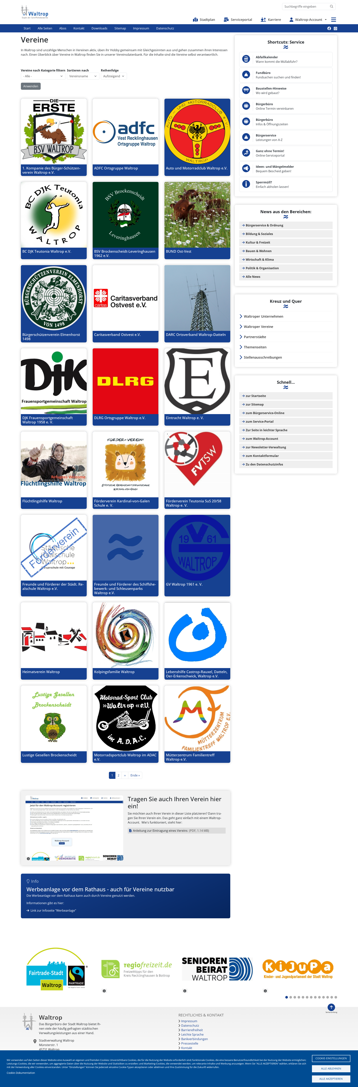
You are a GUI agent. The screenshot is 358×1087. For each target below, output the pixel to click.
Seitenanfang (331, 1012)
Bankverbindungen (194, 1039)
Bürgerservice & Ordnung (264, 225)
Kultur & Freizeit (258, 242)
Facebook (329, 28)
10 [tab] (323, 997)
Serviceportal (241, 19)
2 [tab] (290, 997)
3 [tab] (294, 997)
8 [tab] (315, 997)
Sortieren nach (78, 70)
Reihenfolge (110, 70)
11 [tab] (327, 997)
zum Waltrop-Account (262, 439)
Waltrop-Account (308, 19)
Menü (333, 19)
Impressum (141, 28)
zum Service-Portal (260, 421)
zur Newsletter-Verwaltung (266, 447)
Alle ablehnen (331, 1068)
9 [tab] (319, 997)
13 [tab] (336, 997)
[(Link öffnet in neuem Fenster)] (138, 969)
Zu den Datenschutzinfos (264, 464)
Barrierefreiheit (192, 1030)
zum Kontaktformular (262, 456)
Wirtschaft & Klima (260, 260)
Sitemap (120, 28)
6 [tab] (307, 997)
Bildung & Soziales (259, 234)
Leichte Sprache (192, 1034)
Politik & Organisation (262, 268)
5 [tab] (303, 997)
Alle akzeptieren (331, 1078)
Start (27, 28)
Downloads (99, 28)
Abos (62, 28)
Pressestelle (189, 1043)
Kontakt (78, 28)
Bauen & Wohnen (259, 251)
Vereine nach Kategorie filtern (43, 70)
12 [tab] (331, 997)
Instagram (335, 28)
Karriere (274, 19)
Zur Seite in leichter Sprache (266, 430)
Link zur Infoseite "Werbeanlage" (53, 910)
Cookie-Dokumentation (21, 1073)
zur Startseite (256, 396)
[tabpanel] (58, 969)
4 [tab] (299, 997)
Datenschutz (165, 28)
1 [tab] (286, 997)
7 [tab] (311, 997)
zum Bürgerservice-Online (265, 413)
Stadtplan (207, 19)
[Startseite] (34, 11)
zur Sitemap (255, 404)
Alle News (253, 277)
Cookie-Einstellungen (331, 1058)
